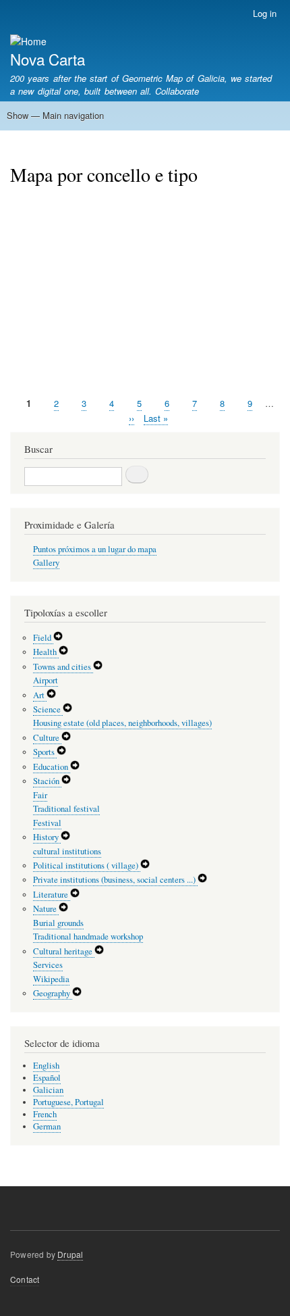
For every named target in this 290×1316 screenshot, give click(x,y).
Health (46, 652)
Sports (45, 752)
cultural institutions (67, 851)
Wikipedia (51, 979)
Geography (52, 993)
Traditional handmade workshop (88, 936)
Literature (51, 894)
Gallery (46, 562)
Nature (46, 909)
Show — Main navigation (55, 115)
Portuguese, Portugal (68, 1102)
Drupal (70, 1254)
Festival (47, 823)
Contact (24, 1279)
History (47, 837)
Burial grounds (58, 923)
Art (40, 695)
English (46, 1065)
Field (43, 637)
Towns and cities (63, 667)
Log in (265, 13)
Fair (40, 795)
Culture (47, 738)
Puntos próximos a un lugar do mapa (94, 549)
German (47, 1126)
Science (48, 709)
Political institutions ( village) (86, 865)
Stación (47, 781)
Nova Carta (47, 59)
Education (51, 767)
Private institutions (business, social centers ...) (115, 879)
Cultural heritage (63, 951)
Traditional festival (66, 808)
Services (48, 965)
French (45, 1114)
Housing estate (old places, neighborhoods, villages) (122, 723)
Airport (45, 680)
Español (47, 1077)
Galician (48, 1090)
